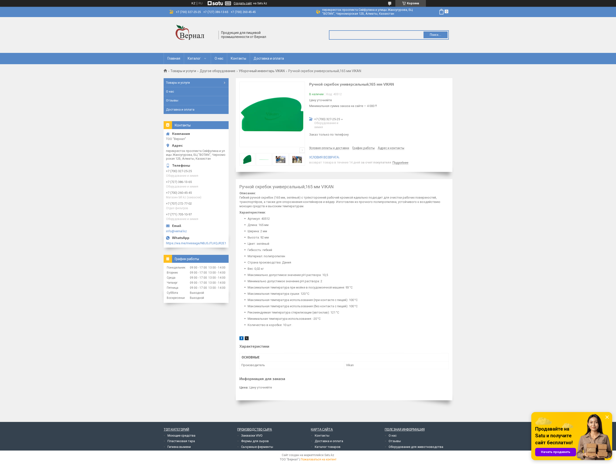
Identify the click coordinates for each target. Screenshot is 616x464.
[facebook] (241, 339)
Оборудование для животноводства (416, 447)
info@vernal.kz (176, 231)
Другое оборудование (217, 71)
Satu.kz (329, 455)
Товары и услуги (183, 71)
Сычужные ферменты (257, 447)
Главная (173, 58)
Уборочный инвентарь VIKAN (262, 71)
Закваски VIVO (252, 435)
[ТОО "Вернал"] (191, 35)
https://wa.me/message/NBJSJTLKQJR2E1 (196, 243)
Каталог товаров (327, 447)
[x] (247, 339)
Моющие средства (181, 435)
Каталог (194, 58)
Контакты (238, 58)
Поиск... (435, 35)
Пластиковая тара (181, 441)
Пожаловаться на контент (318, 459)
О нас (219, 58)
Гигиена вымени (179, 447)
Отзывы (172, 100)
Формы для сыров (255, 441)
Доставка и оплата (269, 58)
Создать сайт (243, 3)
